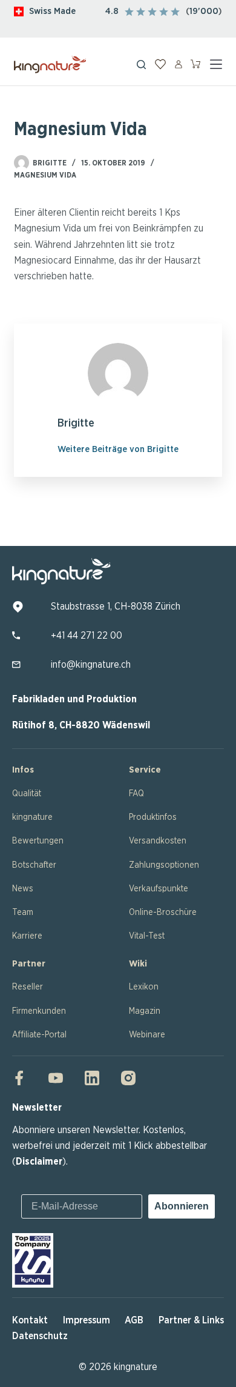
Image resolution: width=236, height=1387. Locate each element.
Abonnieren (181, 1206)
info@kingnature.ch (91, 665)
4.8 (112, 11)
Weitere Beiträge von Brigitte (118, 449)
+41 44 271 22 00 (86, 635)
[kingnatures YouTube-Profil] (55, 1078)
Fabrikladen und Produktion (74, 699)
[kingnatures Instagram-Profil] (125, 1078)
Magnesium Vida (45, 175)
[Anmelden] (178, 64)
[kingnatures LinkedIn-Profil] (92, 1078)
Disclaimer (39, 1161)
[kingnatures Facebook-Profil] (23, 1078)
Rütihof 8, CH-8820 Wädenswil (81, 725)
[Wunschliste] (160, 64)
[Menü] (216, 64)
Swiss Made (52, 11)
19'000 (203, 11)
